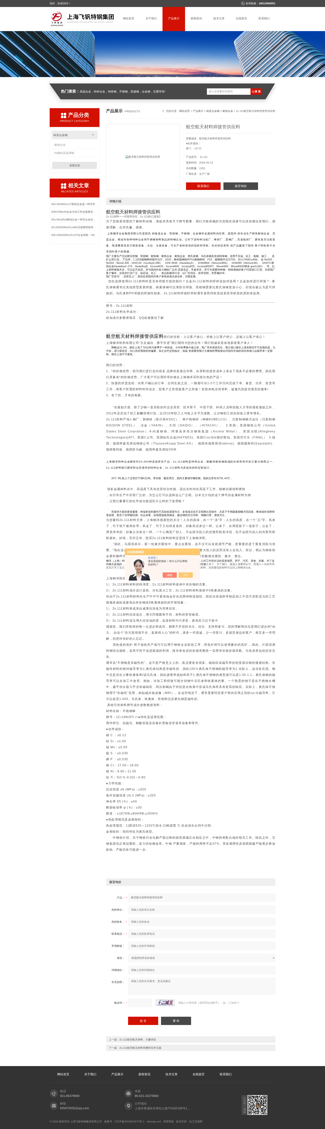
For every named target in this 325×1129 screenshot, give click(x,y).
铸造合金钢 (60, 135)
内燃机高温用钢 (64, 153)
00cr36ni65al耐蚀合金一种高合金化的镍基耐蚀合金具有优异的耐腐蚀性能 (74, 219)
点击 (93, 135)
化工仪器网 (195, 1121)
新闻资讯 (196, 18)
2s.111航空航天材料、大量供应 (137, 1039)
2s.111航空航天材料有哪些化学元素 (140, 1047)
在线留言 (241, 18)
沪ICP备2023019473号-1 (129, 1121)
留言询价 (241, 186)
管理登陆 (168, 1121)
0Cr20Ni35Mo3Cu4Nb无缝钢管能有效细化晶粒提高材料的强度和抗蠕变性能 (74, 227)
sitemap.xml (154, 1121)
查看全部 (74, 165)
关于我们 (151, 18)
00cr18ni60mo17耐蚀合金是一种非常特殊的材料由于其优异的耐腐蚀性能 (74, 204)
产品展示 (173, 18)
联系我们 (264, 18)
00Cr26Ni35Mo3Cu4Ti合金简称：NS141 (74, 234)
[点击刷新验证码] (165, 1003)
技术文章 (219, 18)
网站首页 (128, 18)
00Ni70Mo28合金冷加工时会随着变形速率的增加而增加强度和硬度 (74, 211)
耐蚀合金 (60, 144)
